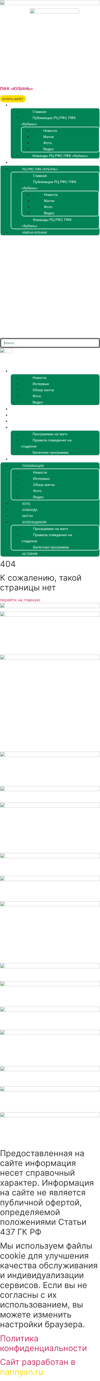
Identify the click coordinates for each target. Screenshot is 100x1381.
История (19, 459)
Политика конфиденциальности (43, 1343)
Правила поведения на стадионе (46, 443)
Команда (20, 415)
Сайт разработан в (37, 1367)
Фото (47, 143)
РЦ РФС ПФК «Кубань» (30, 105)
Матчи (48, 137)
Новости (50, 131)
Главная (39, 112)
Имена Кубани (24, 162)
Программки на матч (50, 434)
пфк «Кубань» (16, 88)
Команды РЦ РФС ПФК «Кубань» (60, 156)
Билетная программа (50, 452)
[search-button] (50, 333)
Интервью (41, 384)
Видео (48, 149)
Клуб (16, 409)
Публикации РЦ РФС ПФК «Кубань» (48, 121)
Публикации (23, 371)
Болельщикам (24, 427)
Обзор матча (43, 390)
